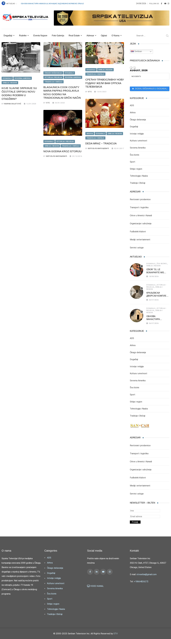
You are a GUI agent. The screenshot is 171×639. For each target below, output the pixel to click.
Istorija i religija (137, 133)
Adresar (90, 35)
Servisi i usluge (137, 247)
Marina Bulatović (12, 104)
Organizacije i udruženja (140, 223)
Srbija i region (136, 169)
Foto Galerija (58, 35)
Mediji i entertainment (140, 239)
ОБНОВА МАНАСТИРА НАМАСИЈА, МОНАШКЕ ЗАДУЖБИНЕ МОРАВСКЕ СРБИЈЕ (52, 4)
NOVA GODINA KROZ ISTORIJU (62, 151)
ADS (132, 105)
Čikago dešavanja (138, 119)
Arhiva (132, 112)
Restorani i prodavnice (140, 199)
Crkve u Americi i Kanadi (141, 215)
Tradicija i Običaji (137, 183)
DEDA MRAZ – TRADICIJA (101, 143)
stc (48, 103)
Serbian (138, 51)
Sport (132, 162)
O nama (115, 35)
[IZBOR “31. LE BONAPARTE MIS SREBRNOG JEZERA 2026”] (136, 270)
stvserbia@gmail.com (147, 574)
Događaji (8, 35)
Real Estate (74, 35)
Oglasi (104, 35)
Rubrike (23, 35)
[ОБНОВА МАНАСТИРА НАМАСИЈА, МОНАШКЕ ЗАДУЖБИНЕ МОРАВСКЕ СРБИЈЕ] (136, 315)
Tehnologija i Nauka (139, 176)
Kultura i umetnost (138, 140)
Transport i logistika (139, 207)
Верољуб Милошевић (98, 148)
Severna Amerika (137, 147)
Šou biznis (134, 155)
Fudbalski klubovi (138, 231)
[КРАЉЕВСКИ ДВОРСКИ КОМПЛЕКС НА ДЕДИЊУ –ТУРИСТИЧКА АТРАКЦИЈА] (136, 292)
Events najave (40, 35)
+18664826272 (141, 581)
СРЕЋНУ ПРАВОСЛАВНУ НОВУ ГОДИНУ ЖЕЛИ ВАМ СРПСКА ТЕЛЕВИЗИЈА (104, 83)
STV (115, 633)
